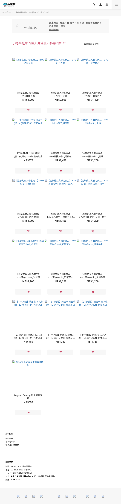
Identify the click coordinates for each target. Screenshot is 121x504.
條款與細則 (9, 438)
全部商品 (6, 12)
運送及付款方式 (12, 445)
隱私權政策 (10, 441)
